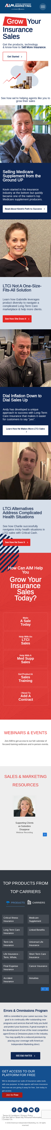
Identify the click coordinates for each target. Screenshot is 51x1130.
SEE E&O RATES (24, 1055)
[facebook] (14, 1109)
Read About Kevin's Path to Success (23, 209)
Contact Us (7, 1119)
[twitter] (25, 1109)
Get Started (13, 56)
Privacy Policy (27, 1115)
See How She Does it (15, 318)
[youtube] (31, 1109)
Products (18, 902)
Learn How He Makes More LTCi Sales (25, 429)
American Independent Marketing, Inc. (25, 1123)
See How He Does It (15, 542)
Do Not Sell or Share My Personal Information (22, 1117)
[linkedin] (19, 1109)
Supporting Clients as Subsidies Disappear (24, 828)
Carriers (38, 902)
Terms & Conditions (11, 1115)
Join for (12, 1095)
